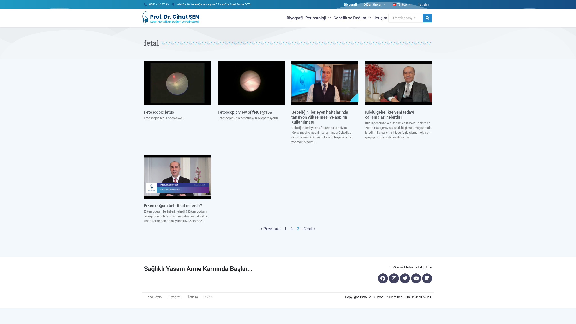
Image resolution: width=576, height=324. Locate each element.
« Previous (270, 228)
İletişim (423, 4)
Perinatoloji (315, 18)
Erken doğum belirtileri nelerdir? (173, 205)
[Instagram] (394, 278)
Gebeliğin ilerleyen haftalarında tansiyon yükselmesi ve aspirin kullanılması (319, 117)
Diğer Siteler (373, 4)
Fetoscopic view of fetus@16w (245, 112)
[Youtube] (416, 278)
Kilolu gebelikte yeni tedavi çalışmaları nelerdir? (389, 114)
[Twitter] (405, 278)
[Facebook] (383, 278)
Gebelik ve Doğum (349, 18)
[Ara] (427, 18)
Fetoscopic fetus (159, 112)
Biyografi (350, 4)
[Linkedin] (427, 278)
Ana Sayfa (154, 297)
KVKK (209, 297)
